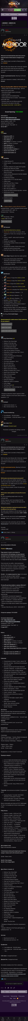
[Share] (25, 35)
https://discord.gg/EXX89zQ (12, 119)
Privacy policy (22, 996)
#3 (26, 542)
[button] (2, 10)
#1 (26, 35)
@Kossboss (9, 548)
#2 (26, 444)
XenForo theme (13, 1002)
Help (11, 998)
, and (9, 532)
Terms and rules (14, 996)
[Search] (25, 9)
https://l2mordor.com (11, 117)
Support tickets (6, 996)
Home (14, 998)
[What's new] (22, 9)
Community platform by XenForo (14, 1000)
